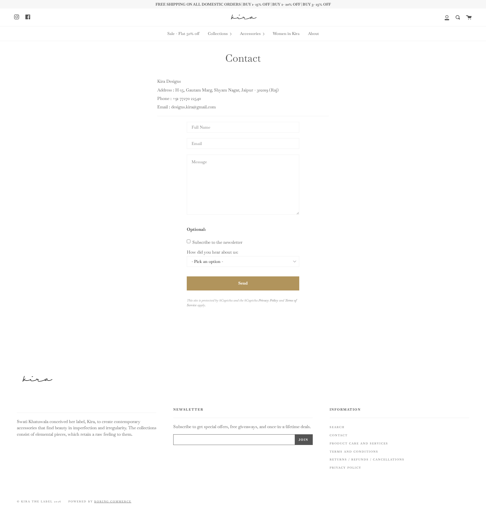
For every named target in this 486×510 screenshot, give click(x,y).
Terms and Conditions (354, 451)
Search (337, 427)
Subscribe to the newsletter (216, 242)
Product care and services (359, 443)
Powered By (99, 501)
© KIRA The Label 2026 (39, 501)
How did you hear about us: (212, 252)
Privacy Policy (268, 300)
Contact (339, 435)
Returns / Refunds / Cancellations (367, 459)
